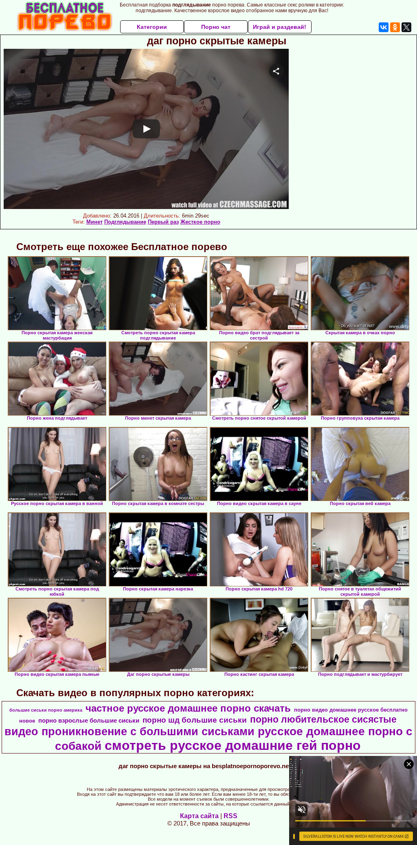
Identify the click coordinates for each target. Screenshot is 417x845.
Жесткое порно (200, 222)
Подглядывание (125, 222)
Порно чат (215, 27)
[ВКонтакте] (383, 27)
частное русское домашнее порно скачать (188, 708)
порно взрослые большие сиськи (88, 720)
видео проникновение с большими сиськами (129, 731)
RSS (230, 815)
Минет (94, 222)
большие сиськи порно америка (45, 710)
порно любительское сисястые (323, 719)
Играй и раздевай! (279, 27)
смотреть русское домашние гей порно (233, 745)
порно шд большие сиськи (195, 720)
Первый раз (163, 222)
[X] (406, 27)
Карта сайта (199, 815)
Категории (152, 27)
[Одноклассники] (395, 27)
